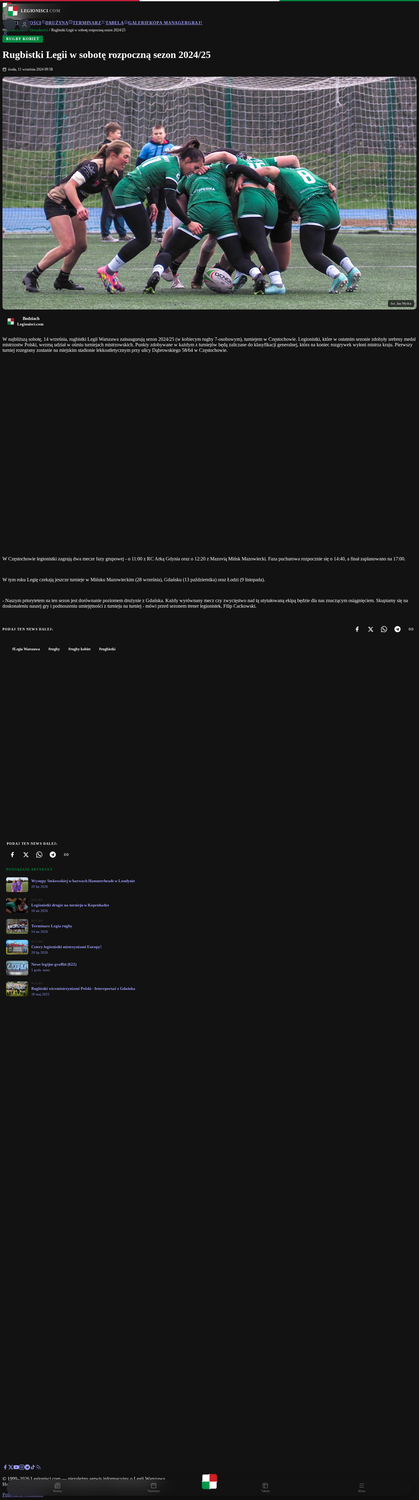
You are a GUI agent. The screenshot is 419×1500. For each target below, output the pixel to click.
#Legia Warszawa (26, 649)
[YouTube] (16, 1468)
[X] (370, 629)
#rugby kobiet (79, 649)
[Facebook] (357, 629)
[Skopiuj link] (411, 629)
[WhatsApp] (384, 629)
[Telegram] (397, 629)
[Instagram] (22, 1468)
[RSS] (38, 1468)
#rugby (54, 649)
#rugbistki (107, 649)
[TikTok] (33, 1468)
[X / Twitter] (10, 1468)
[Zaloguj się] (5, 34)
